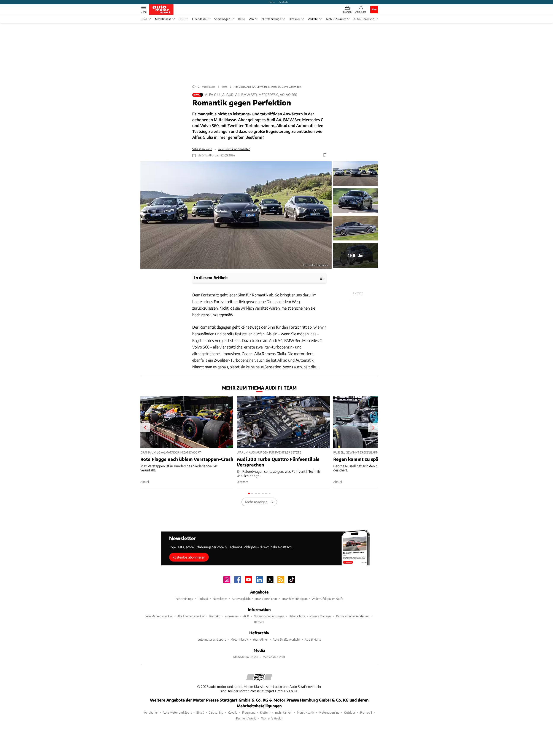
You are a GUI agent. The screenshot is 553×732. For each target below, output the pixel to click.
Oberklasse (199, 19)
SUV (181, 19)
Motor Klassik (239, 639)
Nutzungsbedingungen (269, 616)
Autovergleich (241, 598)
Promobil (366, 712)
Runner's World (246, 718)
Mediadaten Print (274, 657)
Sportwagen (222, 19)
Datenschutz (297, 616)
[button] (236, 215)
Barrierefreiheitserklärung (353, 616)
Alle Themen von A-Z (191, 616)
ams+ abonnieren (266, 598)
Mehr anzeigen (256, 502)
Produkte (283, 1)
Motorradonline (329, 712)
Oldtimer (294, 19)
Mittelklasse (163, 19)
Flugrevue (248, 712)
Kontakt (214, 616)
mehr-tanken (283, 712)
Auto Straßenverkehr (286, 639)
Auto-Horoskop (364, 19)
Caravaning (216, 712)
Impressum (231, 616)
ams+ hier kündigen (294, 598)
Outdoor (349, 712)
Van (251, 19)
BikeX (200, 712)
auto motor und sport (212, 639)
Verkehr (313, 19)
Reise (241, 19)
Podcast (203, 598)
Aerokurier (151, 712)
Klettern (265, 712)
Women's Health (272, 718)
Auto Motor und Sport (177, 712)
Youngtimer (260, 639)
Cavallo (232, 712)
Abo (374, 9)
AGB (246, 616)
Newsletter (220, 598)
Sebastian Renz (202, 149)
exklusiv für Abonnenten (234, 149)
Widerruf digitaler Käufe (327, 598)
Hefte (272, 1)
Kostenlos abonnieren (188, 557)
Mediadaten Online (245, 657)
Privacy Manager (320, 616)
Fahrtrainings (184, 598)
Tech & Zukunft (336, 19)
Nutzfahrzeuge (271, 19)
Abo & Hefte (313, 639)
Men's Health (305, 712)
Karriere (259, 622)
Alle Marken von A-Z (159, 616)
